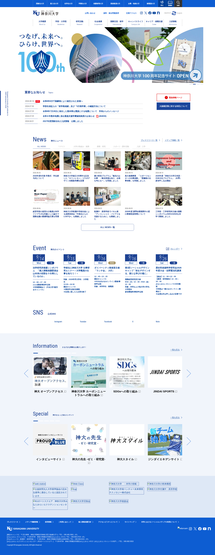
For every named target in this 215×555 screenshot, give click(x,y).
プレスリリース (12, 522)
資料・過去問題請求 (111, 13)
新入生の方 (54, 3)
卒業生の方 (83, 3)
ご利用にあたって (64, 522)
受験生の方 (40, 3)
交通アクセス (131, 13)
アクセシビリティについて (108, 522)
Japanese (167, 13)
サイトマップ (129, 522)
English (179, 13)
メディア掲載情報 (31, 522)
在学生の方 (68, 3)
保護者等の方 (98, 3)
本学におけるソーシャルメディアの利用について (159, 522)
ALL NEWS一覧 (107, 227)
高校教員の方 (115, 3)
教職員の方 (151, 3)
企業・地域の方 (133, 3)
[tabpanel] (107, 191)
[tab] (61, 147)
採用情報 (48, 522)
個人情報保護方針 (84, 522)
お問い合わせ (90, 13)
